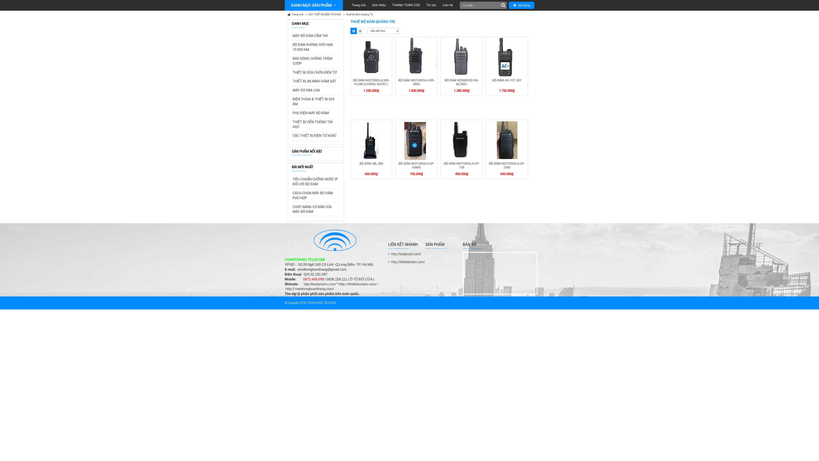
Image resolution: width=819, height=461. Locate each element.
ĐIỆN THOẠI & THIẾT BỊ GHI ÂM (313, 101)
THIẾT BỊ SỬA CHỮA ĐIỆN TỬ (315, 72)
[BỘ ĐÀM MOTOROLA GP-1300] (507, 140)
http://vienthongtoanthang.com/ (310, 289)
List (360, 31)
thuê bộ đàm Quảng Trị (359, 14)
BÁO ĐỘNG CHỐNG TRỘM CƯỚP (312, 61)
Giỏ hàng (524, 5)
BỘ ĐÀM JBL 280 (371, 163)
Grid (353, 31)
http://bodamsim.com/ (320, 284)
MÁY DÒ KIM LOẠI (306, 90)
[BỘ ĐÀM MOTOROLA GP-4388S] (416, 140)
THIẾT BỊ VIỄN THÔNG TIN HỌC (313, 124)
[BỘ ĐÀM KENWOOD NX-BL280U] (461, 57)
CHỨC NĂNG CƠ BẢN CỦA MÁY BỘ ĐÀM (312, 209)
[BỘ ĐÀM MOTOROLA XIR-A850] (416, 57)
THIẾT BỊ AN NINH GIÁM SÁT (314, 81)
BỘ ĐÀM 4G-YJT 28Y (506, 80)
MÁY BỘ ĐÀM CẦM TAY (310, 36)
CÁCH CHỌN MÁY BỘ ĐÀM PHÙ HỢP (313, 195)
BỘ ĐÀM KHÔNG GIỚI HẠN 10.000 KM (313, 47)
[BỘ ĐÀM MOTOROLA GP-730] (461, 140)
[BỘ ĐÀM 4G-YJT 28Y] (507, 57)
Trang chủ (297, 14)
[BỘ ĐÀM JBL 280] (371, 140)
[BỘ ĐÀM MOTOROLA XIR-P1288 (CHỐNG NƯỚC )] (371, 57)
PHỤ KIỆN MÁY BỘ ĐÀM (311, 113)
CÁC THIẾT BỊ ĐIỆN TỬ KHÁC (324, 14)
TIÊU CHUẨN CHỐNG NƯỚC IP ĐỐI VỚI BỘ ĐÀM (315, 181)
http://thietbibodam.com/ (358, 284)
